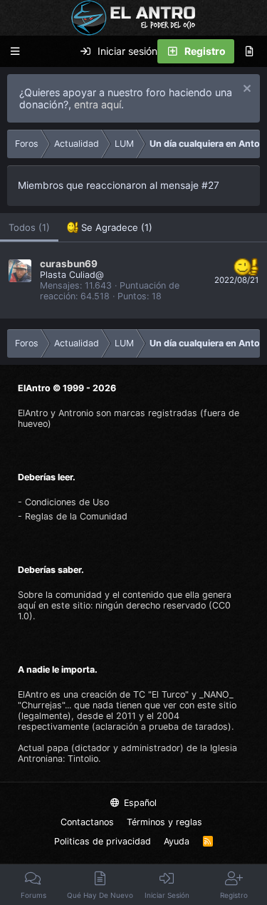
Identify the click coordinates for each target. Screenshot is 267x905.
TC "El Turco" (161, 694)
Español (139, 802)
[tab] (109, 227)
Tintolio (83, 758)
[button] (15, 51)
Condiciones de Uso (67, 502)
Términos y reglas (164, 822)
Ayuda (176, 841)
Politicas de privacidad (102, 841)
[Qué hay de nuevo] (249, 51)
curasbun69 (69, 263)
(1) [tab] (29, 227)
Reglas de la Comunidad (76, 516)
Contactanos (87, 822)
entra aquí (97, 104)
